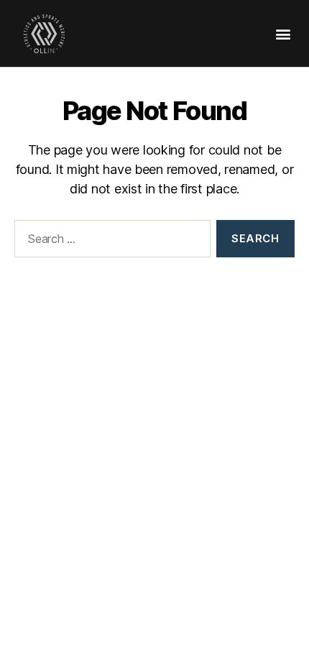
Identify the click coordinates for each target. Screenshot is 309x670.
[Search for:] (110, 241)
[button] (283, 33)
